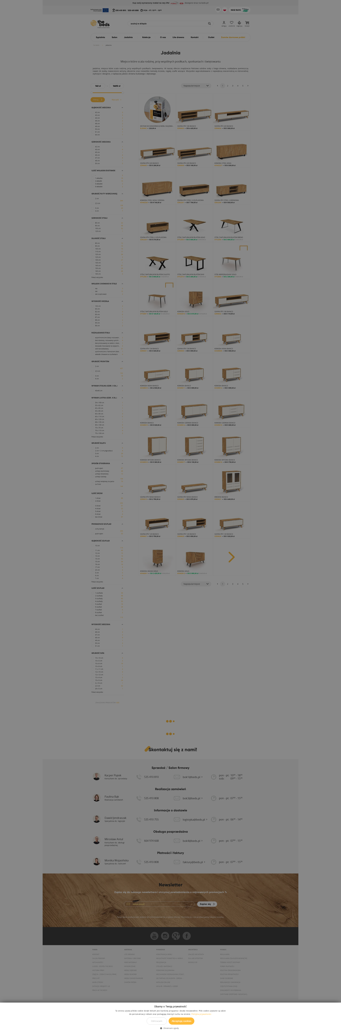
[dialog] (170, 516)
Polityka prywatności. (201, 1014)
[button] (170, 1028)
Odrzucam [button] (156, 1020)
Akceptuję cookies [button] (181, 1020)
